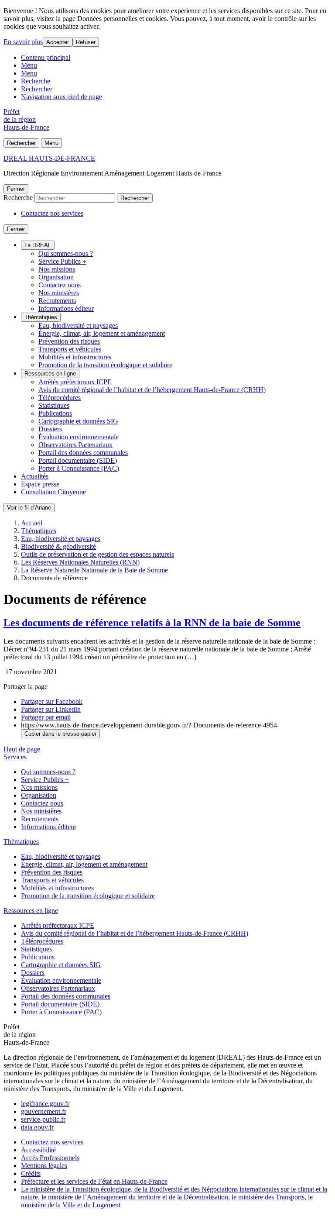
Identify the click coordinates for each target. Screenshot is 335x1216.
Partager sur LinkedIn (51, 709)
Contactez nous (59, 285)
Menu (29, 65)
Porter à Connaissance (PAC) (78, 468)
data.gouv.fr (37, 1127)
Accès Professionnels (50, 1157)
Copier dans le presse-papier (60, 733)
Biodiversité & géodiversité (58, 546)
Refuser (86, 42)
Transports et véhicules (69, 349)
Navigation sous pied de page (61, 96)
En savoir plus (23, 41)
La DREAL (37, 245)
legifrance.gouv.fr (45, 1103)
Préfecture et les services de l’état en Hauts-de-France (94, 1181)
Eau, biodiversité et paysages (78, 325)
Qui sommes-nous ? (65, 253)
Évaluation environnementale (78, 437)
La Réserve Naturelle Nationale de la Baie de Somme (94, 570)
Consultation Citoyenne (53, 492)
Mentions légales (44, 1165)
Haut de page (21, 749)
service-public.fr (43, 1119)
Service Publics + (62, 261)
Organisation (56, 277)
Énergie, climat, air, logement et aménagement (101, 333)
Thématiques (40, 317)
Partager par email (46, 717)
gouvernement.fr (43, 1111)
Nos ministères (58, 292)
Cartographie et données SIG (78, 421)
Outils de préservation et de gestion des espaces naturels (97, 554)
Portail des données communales (83, 452)
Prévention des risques (69, 341)
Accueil (31, 523)
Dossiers (50, 429)
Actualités (34, 476)
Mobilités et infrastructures (74, 357)
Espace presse (40, 484)
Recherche (35, 81)
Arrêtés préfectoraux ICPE (75, 382)
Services (15, 757)
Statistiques (53, 405)
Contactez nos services (52, 213)
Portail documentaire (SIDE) (77, 460)
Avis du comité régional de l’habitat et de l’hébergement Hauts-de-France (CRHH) (152, 389)
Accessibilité (38, 1150)
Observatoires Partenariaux (75, 444)
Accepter (57, 42)
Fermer (16, 189)
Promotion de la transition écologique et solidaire (105, 365)
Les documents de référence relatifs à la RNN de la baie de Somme (152, 622)
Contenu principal (45, 57)
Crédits (31, 1173)
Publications (55, 413)
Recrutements (57, 300)
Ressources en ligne (50, 373)
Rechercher (36, 89)
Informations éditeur (66, 308)
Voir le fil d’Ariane (29, 507)
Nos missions (56, 269)
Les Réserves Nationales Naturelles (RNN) (80, 562)
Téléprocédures (59, 397)
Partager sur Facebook (51, 701)
